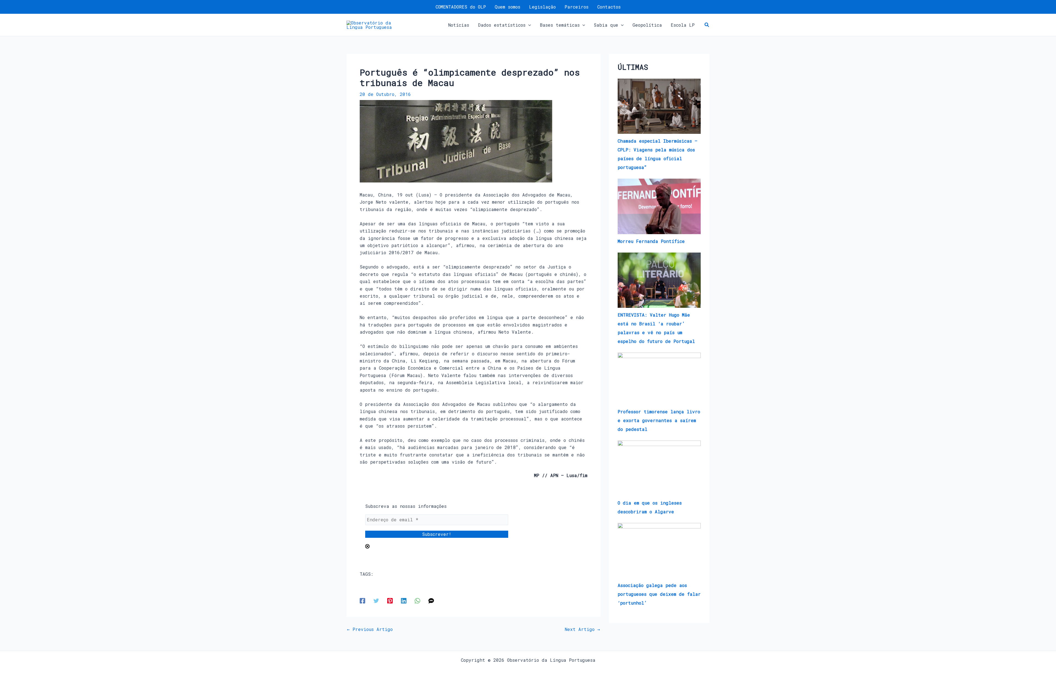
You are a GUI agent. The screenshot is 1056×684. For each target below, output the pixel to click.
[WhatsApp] (417, 600)
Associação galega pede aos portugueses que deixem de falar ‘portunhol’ (659, 594)
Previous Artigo (370, 629)
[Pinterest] (390, 600)
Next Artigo (582, 629)
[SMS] (431, 600)
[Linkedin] (403, 600)
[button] (528, 25)
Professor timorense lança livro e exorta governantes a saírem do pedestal (659, 420)
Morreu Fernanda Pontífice (651, 241)
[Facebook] (362, 600)
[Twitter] (376, 600)
